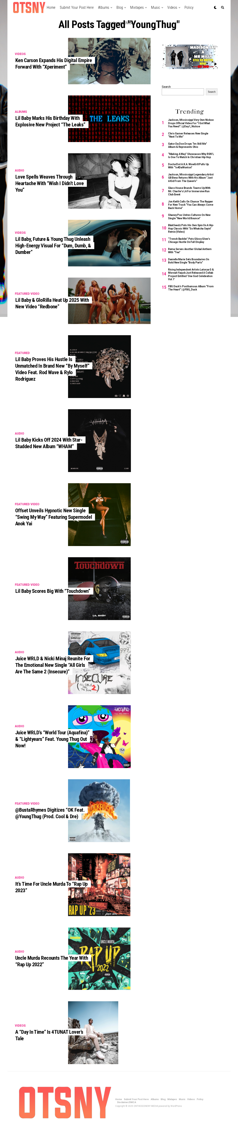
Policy (188, 7)
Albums (103, 7)
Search (166, 87)
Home (51, 7)
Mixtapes (137, 7)
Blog (119, 7)
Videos (172, 7)
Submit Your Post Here (77, 7)
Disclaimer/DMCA (120, 23)
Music (155, 7)
